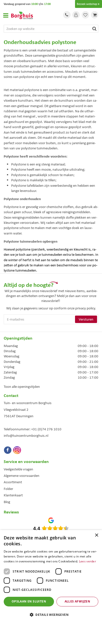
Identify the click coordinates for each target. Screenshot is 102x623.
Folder (8, 488)
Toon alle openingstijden (22, 386)
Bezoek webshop (87, 4)
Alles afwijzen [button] (77, 601)
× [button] (96, 535)
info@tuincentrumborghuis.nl (26, 435)
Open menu (5, 15)
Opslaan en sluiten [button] (29, 601)
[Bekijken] (94, 15)
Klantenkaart (13, 495)
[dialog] (51, 576)
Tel (67, 15)
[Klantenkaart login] (76, 15)
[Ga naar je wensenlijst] (85, 15)
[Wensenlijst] (85, 15)
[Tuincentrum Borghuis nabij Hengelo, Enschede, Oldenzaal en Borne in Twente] (22, 14)
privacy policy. (85, 308)
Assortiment (13, 482)
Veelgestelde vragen (18, 469)
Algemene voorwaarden (21, 475)
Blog (7, 501)
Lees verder (87, 561)
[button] (51, 614)
